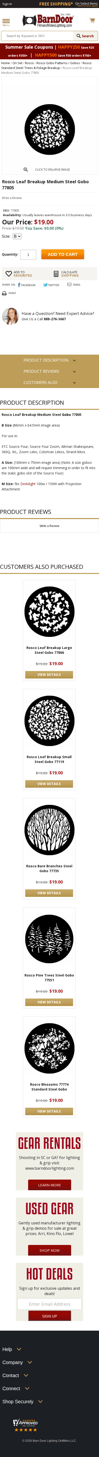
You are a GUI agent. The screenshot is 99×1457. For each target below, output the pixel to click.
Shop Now (50, 1250)
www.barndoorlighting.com (49, 1168)
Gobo (66, 414)
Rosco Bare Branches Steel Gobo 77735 (49, 868)
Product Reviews (41, 371)
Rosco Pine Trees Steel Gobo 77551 (49, 977)
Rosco (29, 63)
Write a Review (12, 198)
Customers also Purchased (40, 384)
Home (5, 63)
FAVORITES (23, 274)
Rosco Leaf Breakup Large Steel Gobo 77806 (49, 650)
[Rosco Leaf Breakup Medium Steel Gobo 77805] (49, 173)
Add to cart (63, 254)
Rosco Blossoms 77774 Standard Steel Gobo (49, 1086)
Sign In (7, 4)
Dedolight (28, 483)
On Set (17, 63)
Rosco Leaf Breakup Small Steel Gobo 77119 (49, 759)
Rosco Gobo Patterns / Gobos (58, 63)
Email (77, 284)
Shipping (70, 274)
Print (12, 293)
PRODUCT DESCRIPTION (46, 360)
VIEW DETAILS (49, 674)
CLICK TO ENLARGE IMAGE (52, 170)
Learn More (49, 1184)
